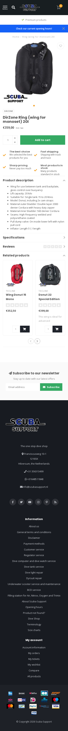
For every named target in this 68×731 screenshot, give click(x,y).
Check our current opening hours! (34, 28)
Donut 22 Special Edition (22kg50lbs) (49, 299)
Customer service (34, 549)
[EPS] (10, 700)
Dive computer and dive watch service (34, 561)
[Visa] (55, 706)
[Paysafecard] (44, 706)
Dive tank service (34, 566)
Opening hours (34, 607)
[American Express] (10, 693)
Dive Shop (34, 618)
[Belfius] (33, 693)
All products (34, 676)
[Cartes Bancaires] (44, 693)
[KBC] (44, 700)
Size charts (34, 630)
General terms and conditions (34, 532)
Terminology (34, 624)
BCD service (34, 590)
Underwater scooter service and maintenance (34, 584)
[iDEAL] (33, 700)
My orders (34, 653)
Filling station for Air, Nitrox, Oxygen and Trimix (34, 595)
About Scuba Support (34, 601)
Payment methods (34, 543)
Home (15, 36)
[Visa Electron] (34, 713)
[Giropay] (21, 700)
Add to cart (42, 140)
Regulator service (34, 555)
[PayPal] (33, 706)
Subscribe (53, 387)
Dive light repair (34, 572)
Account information (34, 647)
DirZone (8, 111)
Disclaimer (34, 537)
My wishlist (34, 664)
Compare (34, 670)
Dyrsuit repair (34, 578)
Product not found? (34, 613)
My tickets (34, 659)
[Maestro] (55, 700)
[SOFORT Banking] (55, 693)
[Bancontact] (21, 706)
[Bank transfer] (21, 693)
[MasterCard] (10, 706)
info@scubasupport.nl (35, 487)
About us (34, 526)
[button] (34, 105)
